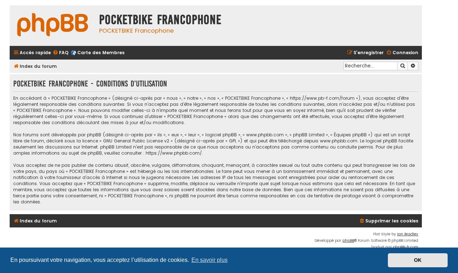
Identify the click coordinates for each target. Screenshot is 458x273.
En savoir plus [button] (209, 260)
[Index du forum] (52, 25)
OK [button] (418, 260)
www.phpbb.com (338, 141)
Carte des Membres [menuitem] (101, 53)
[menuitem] (60, 53)
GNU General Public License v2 (136, 141)
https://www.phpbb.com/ (174, 153)
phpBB (348, 240)
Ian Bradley (407, 234)
